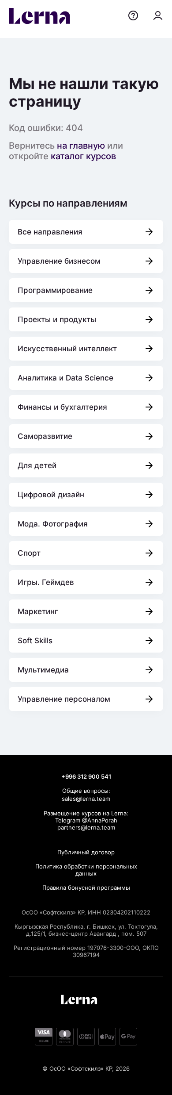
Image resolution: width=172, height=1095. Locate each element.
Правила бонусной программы (86, 887)
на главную (81, 145)
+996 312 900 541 (86, 776)
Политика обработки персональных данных (86, 870)
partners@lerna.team (86, 827)
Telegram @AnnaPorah (86, 820)
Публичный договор (86, 852)
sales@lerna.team (86, 798)
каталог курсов (83, 156)
